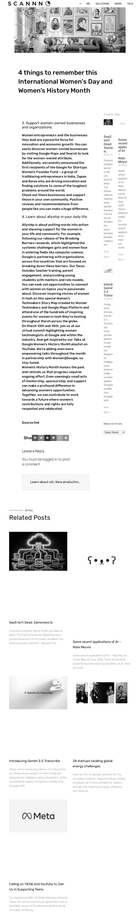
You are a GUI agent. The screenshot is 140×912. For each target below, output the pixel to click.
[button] (35, 438)
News (118, 3)
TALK (130, 3)
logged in (49, 459)
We (88, 3)
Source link (30, 423)
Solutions (102, 3)
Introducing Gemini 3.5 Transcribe (112, 289)
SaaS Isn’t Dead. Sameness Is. (111, 144)
